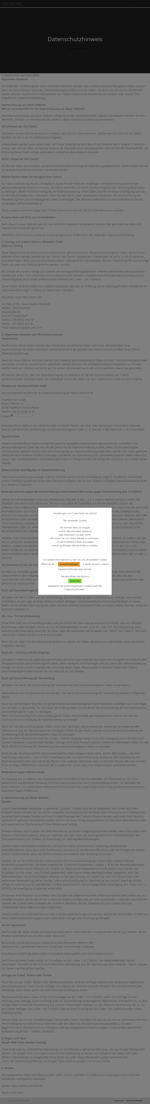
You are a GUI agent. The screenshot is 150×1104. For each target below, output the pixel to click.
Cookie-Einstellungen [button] (69, 564)
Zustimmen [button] (75, 581)
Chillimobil (11, 3)
